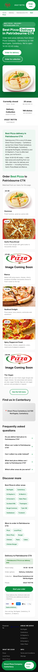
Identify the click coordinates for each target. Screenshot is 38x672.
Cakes (26, 539)
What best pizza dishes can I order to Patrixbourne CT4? (16, 462)
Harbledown (11, 513)
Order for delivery (12, 53)
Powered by (5, 627)
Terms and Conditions (27, 653)
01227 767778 (19, 5)
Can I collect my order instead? (17, 454)
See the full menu (19, 392)
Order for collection (12, 59)
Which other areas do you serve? (17, 469)
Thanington (23, 503)
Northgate (10, 489)
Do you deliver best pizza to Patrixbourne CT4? (15, 438)
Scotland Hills (11, 503)
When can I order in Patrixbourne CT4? (17, 446)
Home (4, 13)
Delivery (11, 13)
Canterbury (21, 489)
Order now (30, 5)
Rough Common (12, 508)
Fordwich (22, 513)
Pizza (8, 530)
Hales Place (22, 499)
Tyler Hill (24, 508)
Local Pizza (17, 530)
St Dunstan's (11, 499)
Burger (20, 535)
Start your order (19, 589)
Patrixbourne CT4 (22, 13)
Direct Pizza (10, 535)
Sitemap (23, 656)
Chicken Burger (12, 544)
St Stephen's (11, 494)
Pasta (18, 539)
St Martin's (22, 494)
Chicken (9, 539)
